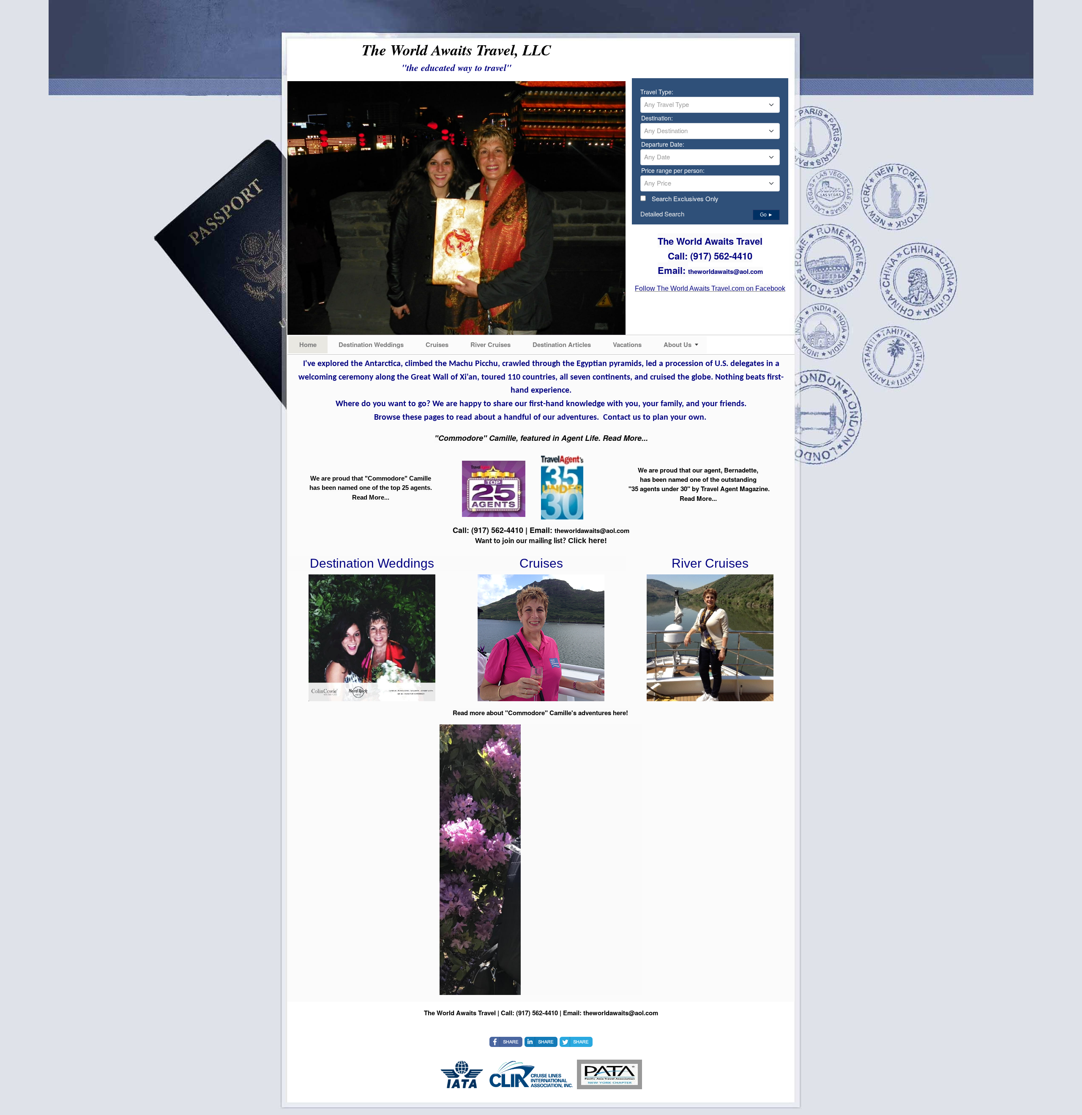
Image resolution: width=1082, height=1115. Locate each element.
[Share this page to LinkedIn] (541, 1042)
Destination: (657, 118)
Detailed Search (662, 213)
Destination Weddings (371, 344)
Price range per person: (673, 170)
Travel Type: (656, 91)
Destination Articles (562, 344)
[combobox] (710, 105)
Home (308, 344)
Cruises (437, 344)
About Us (677, 344)
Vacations (627, 344)
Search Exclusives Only (685, 198)
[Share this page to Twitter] (576, 1042)
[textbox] (710, 104)
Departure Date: (662, 144)
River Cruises (490, 344)
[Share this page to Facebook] (505, 1042)
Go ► (766, 215)
